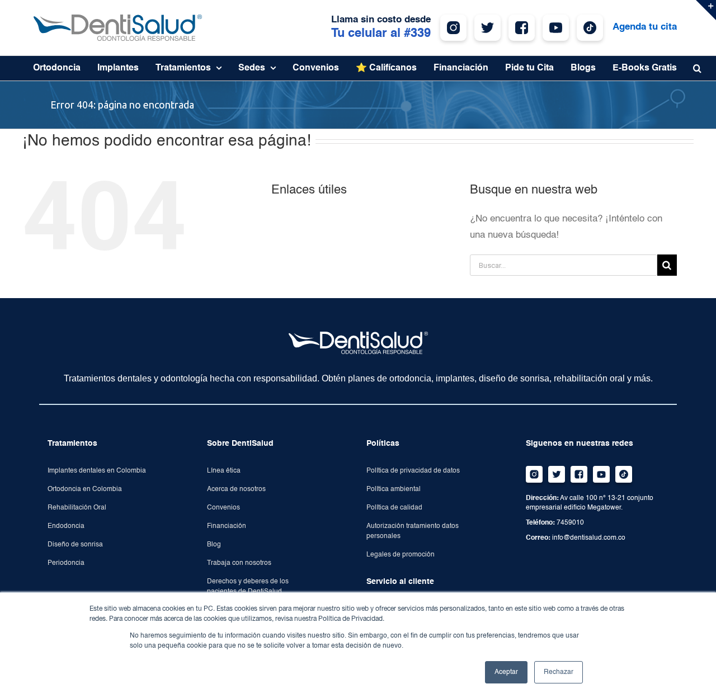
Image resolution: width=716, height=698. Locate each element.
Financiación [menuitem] (226, 526)
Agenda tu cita (645, 27)
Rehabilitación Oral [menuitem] (77, 507)
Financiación (461, 68)
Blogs (583, 68)
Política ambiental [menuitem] (393, 489)
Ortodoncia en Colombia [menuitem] (85, 489)
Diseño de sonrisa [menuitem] (75, 544)
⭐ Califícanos (386, 68)
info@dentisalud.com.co (588, 538)
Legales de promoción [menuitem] (400, 554)
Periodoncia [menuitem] (66, 563)
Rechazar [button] (558, 672)
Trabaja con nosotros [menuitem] (239, 563)
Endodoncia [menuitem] (66, 526)
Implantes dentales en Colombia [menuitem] (97, 471)
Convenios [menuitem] (223, 507)
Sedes (251, 68)
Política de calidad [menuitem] (394, 507)
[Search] (667, 265)
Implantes (118, 68)
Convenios (316, 68)
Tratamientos (183, 68)
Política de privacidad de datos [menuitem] (413, 471)
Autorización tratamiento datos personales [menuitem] (412, 531)
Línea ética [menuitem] (224, 471)
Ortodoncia (57, 68)
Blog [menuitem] (214, 544)
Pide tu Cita (529, 68)
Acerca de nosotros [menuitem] (236, 489)
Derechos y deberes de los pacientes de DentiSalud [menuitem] (248, 586)
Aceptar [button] (506, 672)
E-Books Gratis (645, 68)
